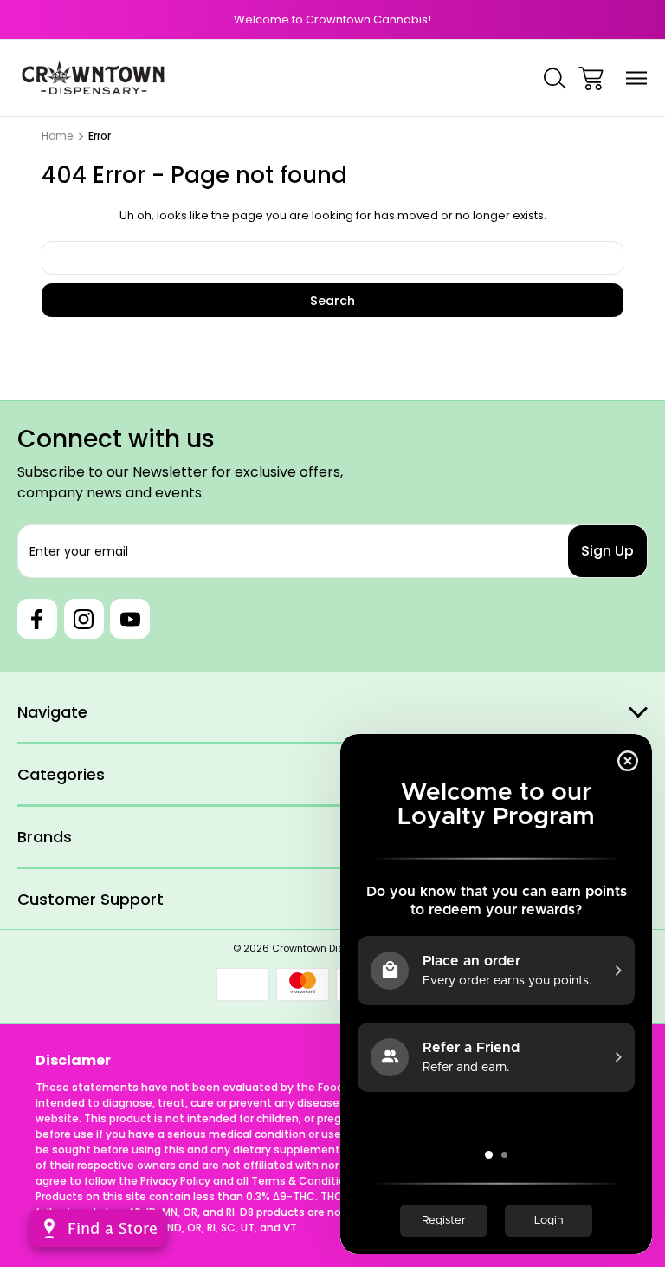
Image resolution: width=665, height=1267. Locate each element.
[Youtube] (130, 619)
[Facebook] (37, 619)
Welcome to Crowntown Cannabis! (332, 19)
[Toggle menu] (637, 78)
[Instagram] (84, 619)
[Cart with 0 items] (591, 78)
